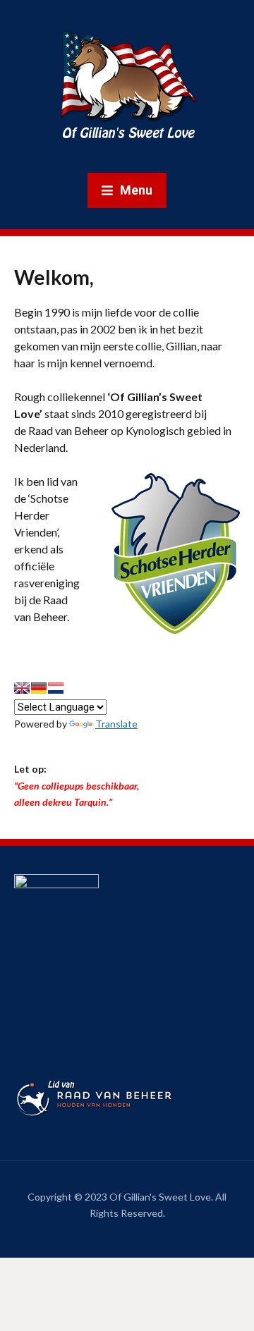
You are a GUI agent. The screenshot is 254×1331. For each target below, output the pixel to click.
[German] (39, 688)
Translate (116, 724)
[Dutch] (56, 688)
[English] (22, 688)
